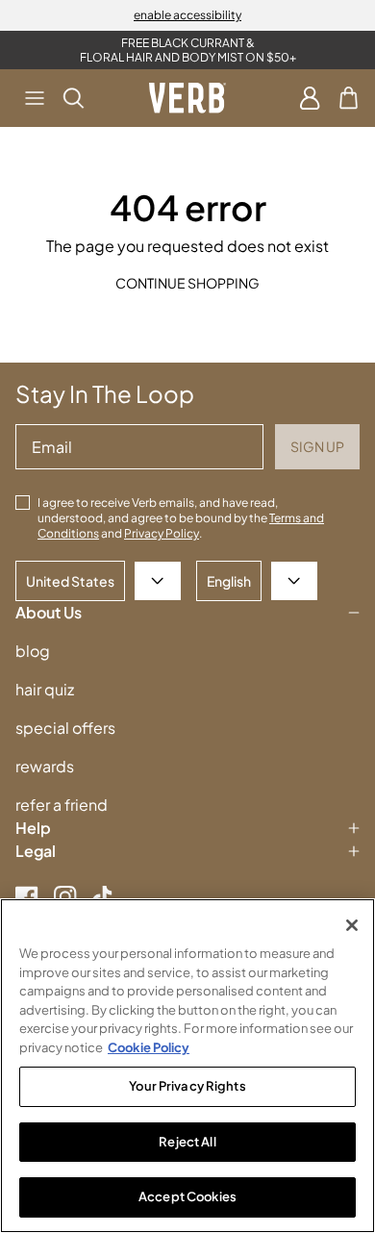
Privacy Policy (161, 533)
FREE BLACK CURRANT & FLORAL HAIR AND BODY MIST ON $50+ (188, 50)
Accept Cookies (187, 1196)
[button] (34, 98)
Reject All (187, 1141)
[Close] (352, 925)
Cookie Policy (148, 1047)
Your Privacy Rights (187, 1086)
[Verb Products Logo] (187, 98)
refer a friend (61, 804)
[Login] (310, 98)
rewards (44, 766)
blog (32, 651)
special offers (65, 727)
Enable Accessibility (187, 15)
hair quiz (44, 689)
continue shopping (187, 282)
